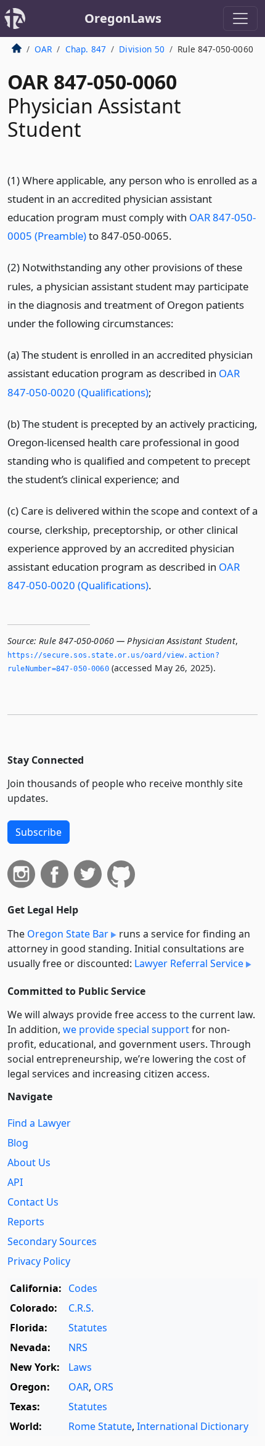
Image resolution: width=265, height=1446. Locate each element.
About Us (29, 1162)
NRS (78, 1347)
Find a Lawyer (39, 1123)
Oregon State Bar (67, 934)
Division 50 (142, 49)
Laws (80, 1367)
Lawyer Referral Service (188, 963)
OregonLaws (122, 18)
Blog (17, 1143)
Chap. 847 (85, 49)
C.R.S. (81, 1308)
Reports (25, 1221)
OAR (43, 49)
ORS (103, 1387)
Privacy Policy (38, 1261)
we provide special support (126, 1029)
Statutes (87, 1327)
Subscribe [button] (38, 832)
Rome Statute (100, 1426)
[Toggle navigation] (240, 18)
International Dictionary (192, 1426)
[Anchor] (179, 235)
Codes (82, 1288)
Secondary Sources (52, 1241)
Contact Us (33, 1202)
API (15, 1182)
